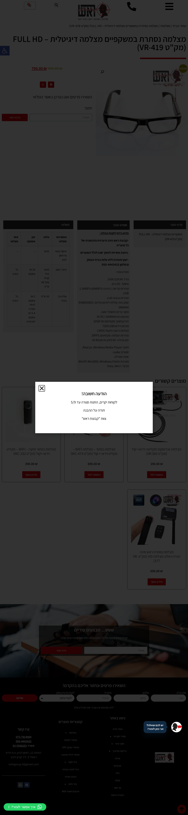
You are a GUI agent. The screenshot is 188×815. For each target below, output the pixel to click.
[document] (94, 407)
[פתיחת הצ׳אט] (176, 727)
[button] (25, 807)
